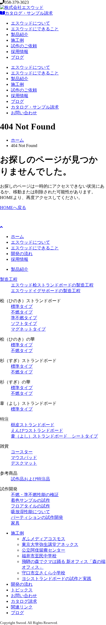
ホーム (17, 140)
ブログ (17, 57)
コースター (22, 452)
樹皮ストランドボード (32, 424)
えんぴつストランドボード (37, 430)
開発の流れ (22, 253)
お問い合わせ (24, 112)
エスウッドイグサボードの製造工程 (45, 290)
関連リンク (22, 607)
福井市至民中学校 (39, 556)
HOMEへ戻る (13, 207)
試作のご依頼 (24, 46)
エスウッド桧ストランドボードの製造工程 (52, 285)
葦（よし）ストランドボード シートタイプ (54, 436)
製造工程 (8, 279)
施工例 (17, 40)
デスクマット (24, 463)
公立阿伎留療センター (43, 550)
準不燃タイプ (24, 317)
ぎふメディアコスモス (43, 538)
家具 (15, 523)
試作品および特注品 (30, 479)
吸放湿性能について (30, 511)
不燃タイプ (22, 312)
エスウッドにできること (35, 29)
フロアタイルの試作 (30, 506)
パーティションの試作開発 (37, 517)
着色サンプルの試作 (30, 500)
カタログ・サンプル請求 (29, 13)
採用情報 (19, 51)
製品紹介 (19, 34)
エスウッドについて (30, 23)
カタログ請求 (24, 601)
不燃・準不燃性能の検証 (35, 494)
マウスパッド (24, 457)
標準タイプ (22, 306)
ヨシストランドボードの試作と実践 (56, 578)
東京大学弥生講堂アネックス (50, 544)
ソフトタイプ (24, 323)
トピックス (22, 590)
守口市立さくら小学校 (43, 573)
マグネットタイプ (28, 329)
